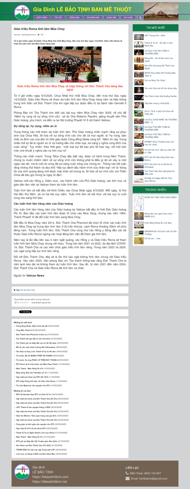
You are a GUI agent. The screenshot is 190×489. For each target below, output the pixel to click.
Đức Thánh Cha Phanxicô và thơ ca (31, 334)
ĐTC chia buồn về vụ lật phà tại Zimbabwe (158, 165)
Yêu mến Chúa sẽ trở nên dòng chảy (161, 88)
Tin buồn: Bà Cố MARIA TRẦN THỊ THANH (34, 355)
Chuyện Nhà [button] (93, 17)
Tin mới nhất (155, 27)
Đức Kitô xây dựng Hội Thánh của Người (159, 67)
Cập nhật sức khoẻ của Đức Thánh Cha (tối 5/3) (36, 398)
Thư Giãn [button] (128, 17)
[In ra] (119, 34)
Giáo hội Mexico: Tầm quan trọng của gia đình (36, 415)
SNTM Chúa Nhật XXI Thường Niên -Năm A (160, 74)
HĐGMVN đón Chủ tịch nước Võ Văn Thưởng (161, 232)
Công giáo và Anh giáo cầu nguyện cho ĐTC (35, 424)
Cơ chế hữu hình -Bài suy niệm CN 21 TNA (160, 151)
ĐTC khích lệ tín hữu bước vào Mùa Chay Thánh (37, 364)
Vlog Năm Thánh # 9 (25, 330)
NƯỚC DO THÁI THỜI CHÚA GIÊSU (161, 197)
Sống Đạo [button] (74, 17)
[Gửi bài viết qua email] (114, 34)
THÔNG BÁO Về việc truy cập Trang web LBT (35, 449)
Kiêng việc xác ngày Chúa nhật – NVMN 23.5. (159, 215)
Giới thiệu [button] (42, 17)
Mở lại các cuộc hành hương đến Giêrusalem (35, 347)
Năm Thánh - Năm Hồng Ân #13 (29, 368)
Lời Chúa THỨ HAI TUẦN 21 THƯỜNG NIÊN (157, 52)
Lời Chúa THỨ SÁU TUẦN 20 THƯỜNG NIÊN (157, 135)
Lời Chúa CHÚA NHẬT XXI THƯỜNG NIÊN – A (161, 121)
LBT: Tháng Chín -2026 (155, 35)
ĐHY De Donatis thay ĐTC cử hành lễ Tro (33, 394)
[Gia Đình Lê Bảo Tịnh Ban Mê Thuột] (22, 12)
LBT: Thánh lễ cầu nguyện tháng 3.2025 (33, 407)
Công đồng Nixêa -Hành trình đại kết (31, 326)
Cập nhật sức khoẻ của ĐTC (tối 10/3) (32, 377)
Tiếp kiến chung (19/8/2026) (157, 103)
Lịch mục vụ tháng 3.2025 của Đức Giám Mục (35, 453)
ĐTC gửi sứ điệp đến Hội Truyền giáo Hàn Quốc (36, 441)
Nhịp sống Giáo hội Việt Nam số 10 (31, 372)
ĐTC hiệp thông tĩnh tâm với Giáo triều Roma (35, 381)
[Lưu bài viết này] (124, 34)
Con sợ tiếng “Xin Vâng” (155, 80)
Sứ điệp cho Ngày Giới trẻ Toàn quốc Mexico (158, 179)
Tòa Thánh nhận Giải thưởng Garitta (161, 96)
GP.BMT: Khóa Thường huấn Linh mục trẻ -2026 (159, 143)
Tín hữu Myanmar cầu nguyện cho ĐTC (33, 385)
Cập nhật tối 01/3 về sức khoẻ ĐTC (31, 428)
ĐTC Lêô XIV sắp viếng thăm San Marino (159, 158)
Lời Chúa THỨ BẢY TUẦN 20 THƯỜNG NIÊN (157, 128)
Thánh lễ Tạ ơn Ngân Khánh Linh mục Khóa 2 (35, 432)
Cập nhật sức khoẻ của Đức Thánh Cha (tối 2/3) (36, 420)
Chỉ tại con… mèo (152, 238)
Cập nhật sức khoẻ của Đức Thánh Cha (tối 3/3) (36, 411)
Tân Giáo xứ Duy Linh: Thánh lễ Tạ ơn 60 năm (36, 351)
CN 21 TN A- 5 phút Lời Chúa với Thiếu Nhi (159, 112)
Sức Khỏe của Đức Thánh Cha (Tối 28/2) (33, 445)
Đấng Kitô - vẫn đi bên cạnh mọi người (159, 59)
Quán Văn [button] (111, 17)
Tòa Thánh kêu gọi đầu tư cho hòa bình (33, 338)
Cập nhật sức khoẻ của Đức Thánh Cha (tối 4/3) (36, 403)
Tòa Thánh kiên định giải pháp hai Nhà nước (159, 172)
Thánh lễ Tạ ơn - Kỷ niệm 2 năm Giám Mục (159, 44)
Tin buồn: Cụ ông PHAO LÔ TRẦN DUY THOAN (36, 360)
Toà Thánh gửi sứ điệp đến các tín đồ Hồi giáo (36, 343)
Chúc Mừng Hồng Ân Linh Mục (158, 222)
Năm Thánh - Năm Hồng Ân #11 (29, 437)
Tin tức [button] (58, 17)
